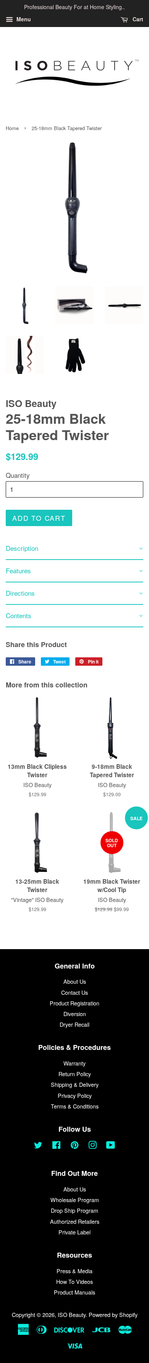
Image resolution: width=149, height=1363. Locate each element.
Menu (23, 19)
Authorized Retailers (74, 1221)
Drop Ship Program (74, 1210)
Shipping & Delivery (75, 1084)
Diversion (74, 1014)
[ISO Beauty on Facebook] (56, 1146)
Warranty (74, 1063)
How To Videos (74, 1281)
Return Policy (74, 1074)
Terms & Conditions (75, 1106)
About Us (74, 981)
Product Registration (74, 1003)
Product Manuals (74, 1292)
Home (12, 128)
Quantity (18, 475)
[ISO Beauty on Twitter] (38, 1146)
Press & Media (74, 1271)
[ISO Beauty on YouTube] (110, 1146)
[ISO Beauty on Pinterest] (74, 1146)
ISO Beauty (72, 1314)
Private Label (74, 1232)
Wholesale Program (74, 1200)
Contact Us (74, 992)
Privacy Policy (75, 1095)
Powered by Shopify (113, 1314)
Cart (137, 19)
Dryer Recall (74, 1024)
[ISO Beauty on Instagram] (92, 1146)
